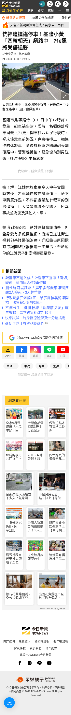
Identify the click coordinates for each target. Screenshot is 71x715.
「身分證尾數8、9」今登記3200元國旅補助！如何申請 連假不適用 (14, 526)
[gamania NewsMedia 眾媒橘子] (35, 680)
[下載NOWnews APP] (50, 4)
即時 (40, 10)
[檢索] (58, 4)
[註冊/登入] (66, 4)
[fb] (20, 663)
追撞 (56, 366)
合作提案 (51, 647)
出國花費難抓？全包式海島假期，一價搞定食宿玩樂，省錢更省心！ (51, 596)
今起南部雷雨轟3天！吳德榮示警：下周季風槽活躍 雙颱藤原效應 (35, 427)
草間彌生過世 (12, 10)
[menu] (67, 10)
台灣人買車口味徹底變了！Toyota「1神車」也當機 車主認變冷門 (35, 526)
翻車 (42, 366)
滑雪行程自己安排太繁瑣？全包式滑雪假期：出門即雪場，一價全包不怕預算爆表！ (14, 559)
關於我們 (35, 647)
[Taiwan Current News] (42, 4)
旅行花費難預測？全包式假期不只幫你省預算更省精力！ (18, 596)
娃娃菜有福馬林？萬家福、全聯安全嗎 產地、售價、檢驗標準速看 (57, 557)
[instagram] (30, 663)
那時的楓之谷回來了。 (14, 457)
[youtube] (49, 663)
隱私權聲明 (42, 641)
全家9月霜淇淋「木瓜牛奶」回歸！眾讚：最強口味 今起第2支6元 (14, 427)
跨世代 (66, 17)
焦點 (30, 10)
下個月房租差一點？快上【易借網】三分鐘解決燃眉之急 (51, 496)
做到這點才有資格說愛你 (57, 426)
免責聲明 (25, 641)
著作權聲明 (60, 641)
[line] (39, 663)
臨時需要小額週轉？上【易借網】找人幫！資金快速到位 (57, 526)
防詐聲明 (9, 641)
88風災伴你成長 (43, 17)
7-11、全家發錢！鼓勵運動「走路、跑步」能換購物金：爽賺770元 (35, 457)
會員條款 (20, 647)
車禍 (27, 366)
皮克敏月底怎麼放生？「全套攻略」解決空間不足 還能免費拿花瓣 (35, 557)
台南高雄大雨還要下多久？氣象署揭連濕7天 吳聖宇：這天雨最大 (18, 496)
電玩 (51, 10)
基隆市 (11, 366)
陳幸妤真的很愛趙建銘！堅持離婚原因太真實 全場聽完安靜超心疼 (57, 457)
